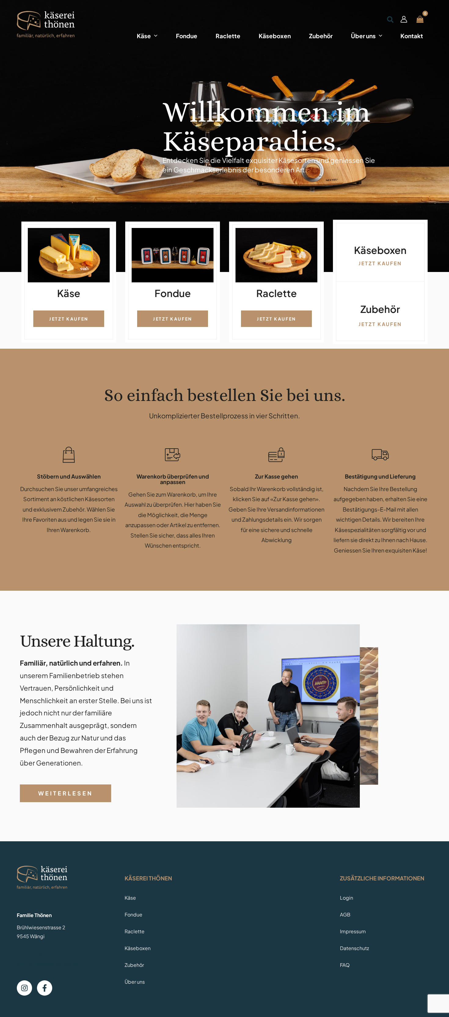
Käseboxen (138, 948)
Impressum (353, 931)
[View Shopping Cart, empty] (420, 19)
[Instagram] (24, 988)
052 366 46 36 (33, 954)
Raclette (134, 931)
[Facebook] (44, 988)
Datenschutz (354, 948)
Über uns (135, 981)
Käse (130, 897)
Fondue (133, 914)
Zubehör (134, 965)
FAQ (345, 965)
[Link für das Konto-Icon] (403, 19)
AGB (345, 914)
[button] (154, 35)
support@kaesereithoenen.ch (52, 963)
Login (346, 897)
